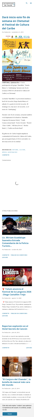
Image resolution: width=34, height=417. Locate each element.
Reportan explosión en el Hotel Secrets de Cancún (15, 327)
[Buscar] (27, 3)
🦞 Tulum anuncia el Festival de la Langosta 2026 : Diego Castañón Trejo (16, 291)
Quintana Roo (12, 152)
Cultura (22, 150)
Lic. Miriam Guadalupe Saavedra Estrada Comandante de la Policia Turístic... (15, 241)
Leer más (5, 257)
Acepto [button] (10, 414)
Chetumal (15, 150)
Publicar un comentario (19, 255)
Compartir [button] (5, 155)
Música (4, 152)
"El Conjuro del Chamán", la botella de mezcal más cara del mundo (16, 382)
